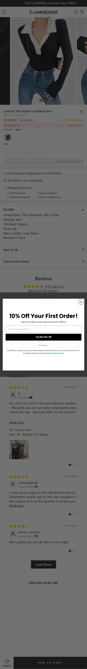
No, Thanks (43, 345)
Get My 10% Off (43, 337)
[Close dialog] (81, 302)
